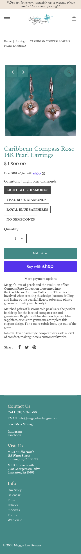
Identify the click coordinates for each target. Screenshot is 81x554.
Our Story (15, 490)
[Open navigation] (7, 18)
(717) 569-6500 (27, 412)
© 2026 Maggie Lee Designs (22, 545)
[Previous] (12, 72)
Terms (12, 515)
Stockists (14, 510)
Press (11, 500)
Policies (13, 505)
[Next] (23, 72)
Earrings (21, 41)
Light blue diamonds (27, 190)
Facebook (14, 435)
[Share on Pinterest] (34, 347)
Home (7, 41)
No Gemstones (21, 219)
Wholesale (15, 520)
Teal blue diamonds (27, 200)
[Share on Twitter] (27, 347)
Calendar (14, 495)
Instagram (15, 431)
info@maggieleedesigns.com (38, 418)
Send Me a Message (21, 424)
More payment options (40, 278)
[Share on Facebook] (19, 347)
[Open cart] (74, 18)
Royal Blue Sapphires (27, 210)
